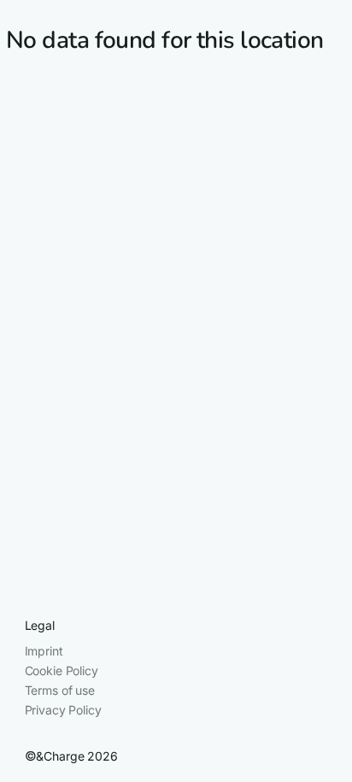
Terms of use (60, 690)
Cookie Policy (61, 670)
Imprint (44, 651)
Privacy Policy (63, 710)
